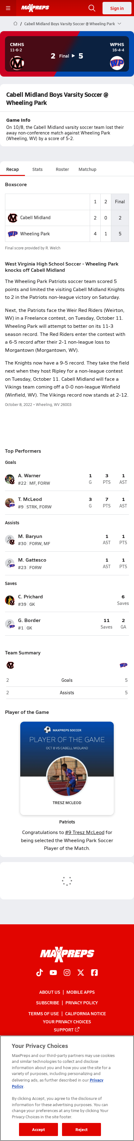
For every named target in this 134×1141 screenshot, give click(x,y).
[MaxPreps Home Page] (15, 24)
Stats (37, 169)
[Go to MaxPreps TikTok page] (39, 973)
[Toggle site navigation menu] (8, 8)
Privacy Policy (81, 1002)
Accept (38, 1129)
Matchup (87, 169)
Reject (81, 1129)
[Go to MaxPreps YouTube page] (53, 973)
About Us (49, 992)
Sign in (117, 8)
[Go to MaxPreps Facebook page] (94, 973)
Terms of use (43, 1013)
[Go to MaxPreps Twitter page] (80, 973)
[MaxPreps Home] (35, 8)
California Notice (85, 1013)
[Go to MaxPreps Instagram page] (67, 973)
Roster (62, 169)
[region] (67, 1088)
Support (64, 1029)
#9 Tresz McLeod (84, 832)
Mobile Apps (80, 992)
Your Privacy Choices (67, 1021)
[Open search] (92, 8)
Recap (12, 169)
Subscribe (47, 1002)
